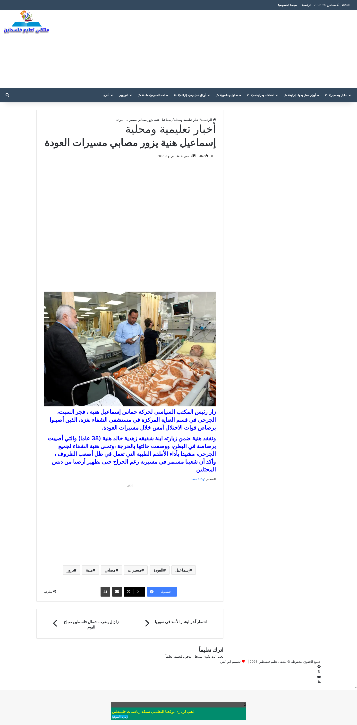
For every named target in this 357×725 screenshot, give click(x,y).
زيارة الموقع (120, 716)
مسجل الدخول (193, 656)
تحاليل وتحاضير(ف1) (336, 95)
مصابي (110, 570)
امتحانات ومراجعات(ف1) (260, 95)
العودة (158, 570)
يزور (70, 570)
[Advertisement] (238, 49)
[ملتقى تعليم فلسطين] (28, 22)
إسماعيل (182, 570)
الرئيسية (306, 5)
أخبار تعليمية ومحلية (187, 120)
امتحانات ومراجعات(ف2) (151, 95)
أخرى (106, 95)
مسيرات (134, 570)
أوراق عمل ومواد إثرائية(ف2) (190, 95)
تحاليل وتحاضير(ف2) (227, 95)
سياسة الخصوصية (287, 5)
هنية (89, 570)
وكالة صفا (197, 479)
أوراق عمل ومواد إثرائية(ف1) (300, 95)
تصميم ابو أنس (230, 661)
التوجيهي (123, 95)
